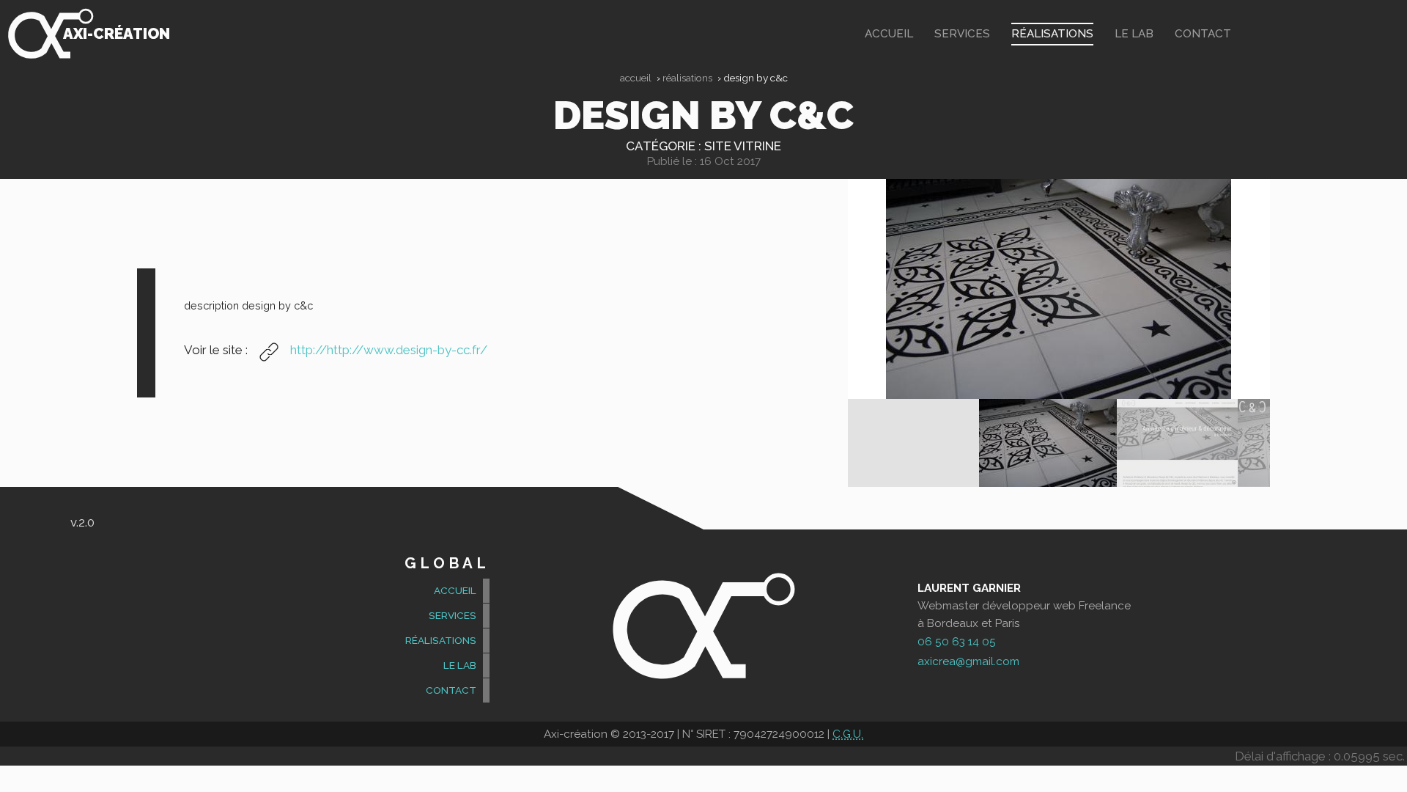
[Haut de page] (1388, 770)
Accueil (635, 78)
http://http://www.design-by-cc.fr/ (387, 349)
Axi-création (116, 34)
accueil (889, 33)
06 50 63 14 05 (956, 641)
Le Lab (1134, 33)
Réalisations (1052, 33)
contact (1203, 33)
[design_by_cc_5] (1059, 289)
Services (962, 33)
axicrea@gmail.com (968, 661)
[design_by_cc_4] (1177, 443)
